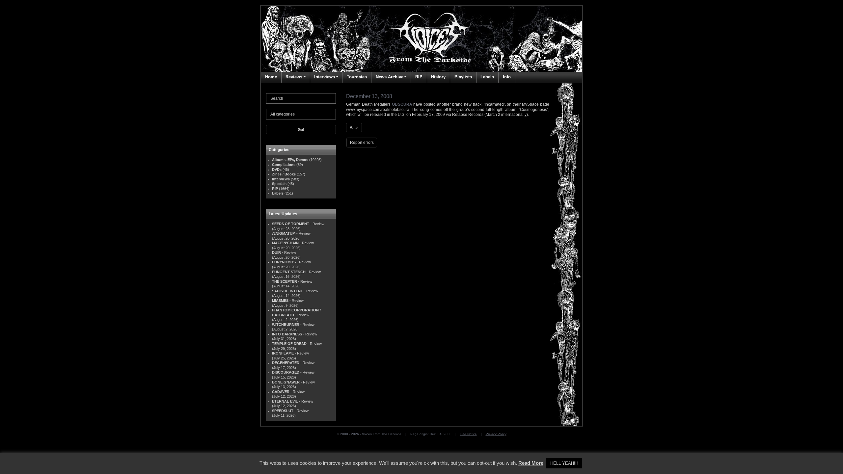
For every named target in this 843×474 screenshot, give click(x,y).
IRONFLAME (283, 353)
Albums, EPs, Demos (290, 160)
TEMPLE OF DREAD (289, 344)
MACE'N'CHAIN (285, 243)
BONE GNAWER (286, 382)
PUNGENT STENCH (289, 272)
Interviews (324, 76)
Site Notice (468, 434)
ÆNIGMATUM (283, 233)
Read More (530, 463)
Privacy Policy (496, 434)
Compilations (283, 165)
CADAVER (280, 392)
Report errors (362, 142)
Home (271, 76)
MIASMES (280, 301)
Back (354, 127)
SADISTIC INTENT (287, 291)
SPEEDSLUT (282, 411)
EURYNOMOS (284, 262)
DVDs (277, 169)
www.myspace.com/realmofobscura (377, 109)
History (438, 76)
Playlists (463, 76)
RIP (418, 76)
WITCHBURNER (285, 325)
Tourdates (357, 76)
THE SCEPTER (284, 281)
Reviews (294, 76)
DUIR (276, 252)
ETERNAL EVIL (285, 401)
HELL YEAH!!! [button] (564, 463)
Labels (487, 76)
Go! (301, 129)
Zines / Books (284, 174)
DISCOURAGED (285, 372)
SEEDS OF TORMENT (290, 224)
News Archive (389, 76)
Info (507, 76)
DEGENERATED (285, 363)
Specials (279, 184)
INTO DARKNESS (287, 334)
